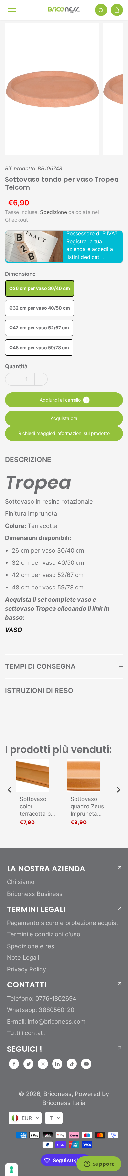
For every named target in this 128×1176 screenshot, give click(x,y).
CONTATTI (27, 984)
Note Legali (23, 957)
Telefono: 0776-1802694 (41, 998)
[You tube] (86, 1064)
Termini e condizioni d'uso (43, 934)
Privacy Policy (26, 969)
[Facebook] (14, 1064)
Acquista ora (64, 418)
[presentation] (9, 789)
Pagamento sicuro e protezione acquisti (63, 922)
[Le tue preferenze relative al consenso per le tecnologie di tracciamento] (11, 1169)
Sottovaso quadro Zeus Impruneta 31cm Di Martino (87, 806)
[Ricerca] (101, 10)
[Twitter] (28, 1064)
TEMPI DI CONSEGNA (40, 666)
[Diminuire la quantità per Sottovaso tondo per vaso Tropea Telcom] (11, 379)
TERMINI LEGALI (36, 909)
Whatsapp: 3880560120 (40, 1009)
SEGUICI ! (24, 1049)
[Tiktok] (72, 1064)
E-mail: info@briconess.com (46, 1021)
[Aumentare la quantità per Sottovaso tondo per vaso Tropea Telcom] (41, 379)
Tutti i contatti (27, 1032)
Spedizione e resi (31, 946)
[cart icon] (117, 10)
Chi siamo (20, 881)
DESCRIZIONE (28, 460)
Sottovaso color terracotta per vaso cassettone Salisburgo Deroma (38, 806)
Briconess (57, 1093)
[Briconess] (64, 9)
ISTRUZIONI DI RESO (39, 690)
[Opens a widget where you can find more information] (98, 1164)
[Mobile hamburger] (12, 10)
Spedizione (53, 212)
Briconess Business (35, 893)
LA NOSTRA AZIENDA (46, 868)
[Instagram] (43, 1064)
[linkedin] (57, 1064)
